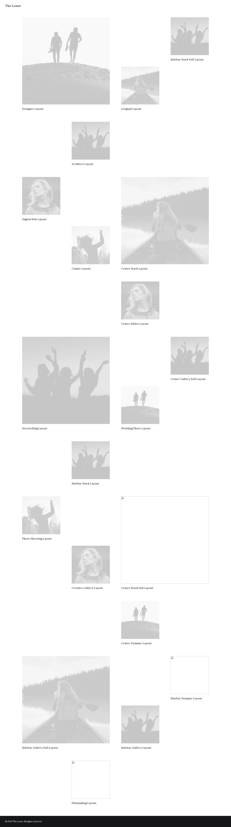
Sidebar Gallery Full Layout (40, 747)
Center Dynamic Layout (136, 643)
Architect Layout (82, 164)
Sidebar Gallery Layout (136, 747)
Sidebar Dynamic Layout (186, 698)
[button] (66, 60)
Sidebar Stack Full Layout (187, 59)
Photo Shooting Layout (37, 538)
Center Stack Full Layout (137, 588)
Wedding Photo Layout (136, 428)
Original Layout (131, 109)
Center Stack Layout (134, 268)
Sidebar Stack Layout (85, 483)
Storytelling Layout (34, 428)
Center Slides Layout (134, 323)
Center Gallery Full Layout (188, 379)
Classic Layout (81, 268)
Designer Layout (33, 109)
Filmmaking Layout (84, 803)
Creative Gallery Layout (87, 588)
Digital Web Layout (34, 219)
